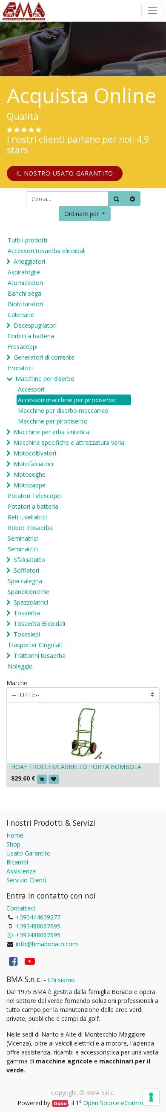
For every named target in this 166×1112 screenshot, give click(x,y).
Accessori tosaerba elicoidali (47, 251)
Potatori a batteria (33, 506)
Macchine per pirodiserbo (53, 421)
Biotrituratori (25, 304)
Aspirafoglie (24, 272)
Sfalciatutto (29, 560)
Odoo (60, 1103)
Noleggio (20, 666)
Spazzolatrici (31, 602)
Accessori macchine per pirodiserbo (67, 400)
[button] (85, 213)
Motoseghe (30, 474)
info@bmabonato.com (47, 944)
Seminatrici (23, 538)
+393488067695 (38, 926)
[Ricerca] (116, 198)
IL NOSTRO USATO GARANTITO (65, 173)
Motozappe (30, 485)
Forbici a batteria (31, 336)
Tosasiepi (27, 634)
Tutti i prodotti (27, 240)
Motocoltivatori (35, 453)
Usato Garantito (28, 853)
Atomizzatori (25, 283)
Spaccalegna (25, 581)
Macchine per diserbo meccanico (63, 410)
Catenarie (21, 315)
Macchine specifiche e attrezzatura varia (69, 442)
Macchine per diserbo (44, 379)
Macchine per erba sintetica (51, 432)
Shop (13, 844)
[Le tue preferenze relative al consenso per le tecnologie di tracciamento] (151, 1097)
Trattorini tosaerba (40, 655)
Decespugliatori (35, 325)
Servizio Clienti (26, 880)
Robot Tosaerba (30, 528)
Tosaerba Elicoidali (39, 623)
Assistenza (21, 871)
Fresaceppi (22, 347)
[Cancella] (132, 198)
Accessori (31, 389)
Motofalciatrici (33, 464)
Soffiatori (26, 570)
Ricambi (17, 862)
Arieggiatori (29, 261)
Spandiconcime (28, 592)
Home (14, 835)
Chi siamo (61, 980)
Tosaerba (27, 613)
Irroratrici (20, 368)
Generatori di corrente (44, 357)
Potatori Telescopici (35, 496)
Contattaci (20, 908)
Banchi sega (24, 293)
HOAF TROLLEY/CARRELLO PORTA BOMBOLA (76, 767)
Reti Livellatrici (27, 517)
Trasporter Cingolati (35, 645)
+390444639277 (38, 917)
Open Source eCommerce (119, 1103)
